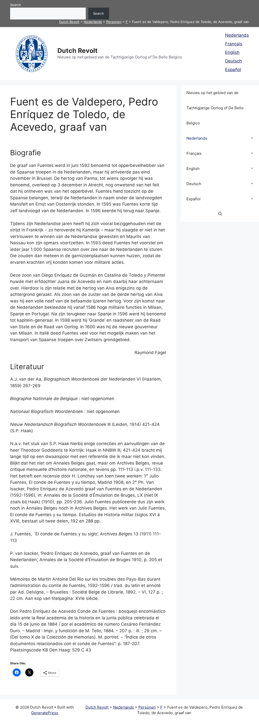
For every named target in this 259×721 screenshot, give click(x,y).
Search (15, 5)
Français (233, 43)
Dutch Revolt (77, 50)
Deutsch (233, 60)
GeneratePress (44, 712)
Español (233, 69)
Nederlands (237, 35)
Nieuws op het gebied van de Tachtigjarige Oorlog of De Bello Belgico (215, 107)
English (232, 52)
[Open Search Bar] (220, 214)
